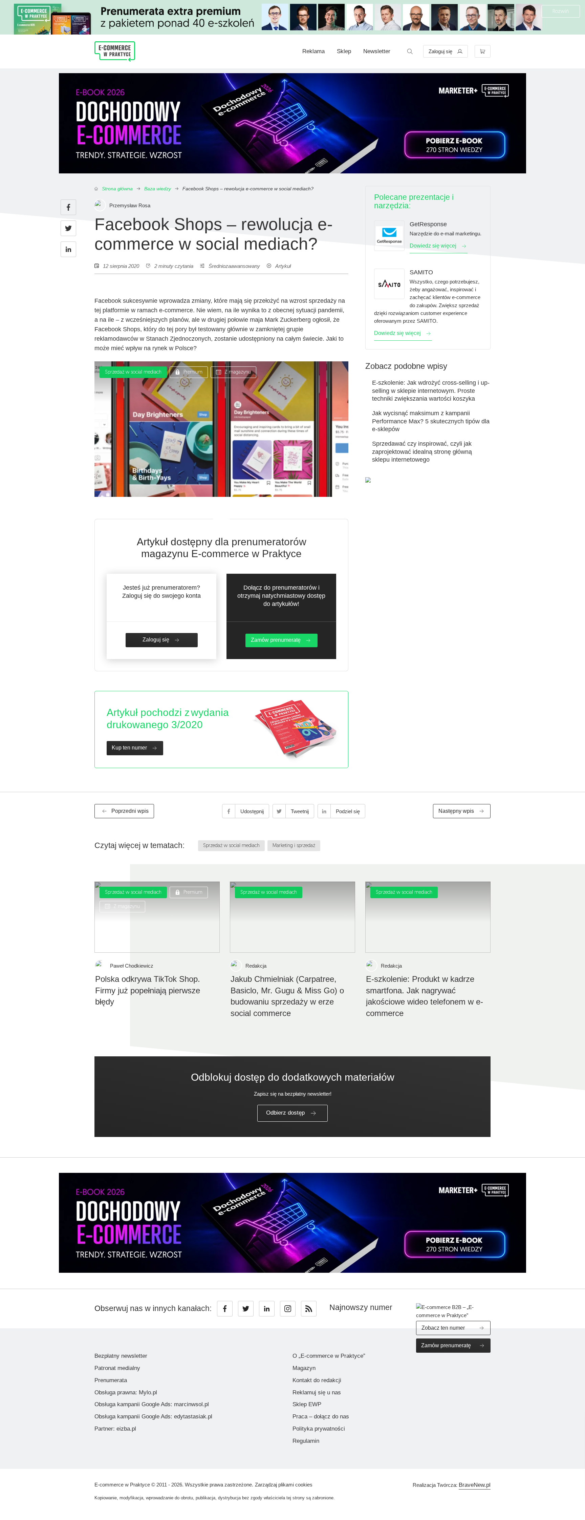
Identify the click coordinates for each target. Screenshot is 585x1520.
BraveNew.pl (475, 1485)
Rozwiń (560, 11)
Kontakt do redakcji (316, 1380)
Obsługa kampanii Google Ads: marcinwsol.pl (151, 1404)
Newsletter (376, 51)
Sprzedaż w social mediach (133, 372)
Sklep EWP (306, 1404)
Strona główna (117, 188)
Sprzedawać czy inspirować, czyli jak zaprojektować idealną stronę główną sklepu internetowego (422, 451)
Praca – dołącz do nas (320, 1416)
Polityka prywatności (318, 1429)
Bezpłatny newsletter (120, 1356)
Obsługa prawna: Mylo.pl (125, 1392)
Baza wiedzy (157, 188)
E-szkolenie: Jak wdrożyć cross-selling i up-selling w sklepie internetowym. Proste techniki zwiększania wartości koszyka (431, 390)
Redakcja (255, 966)
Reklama (313, 51)
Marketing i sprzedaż (294, 845)
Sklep (344, 51)
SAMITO (421, 272)
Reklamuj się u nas (316, 1392)
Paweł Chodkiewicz (131, 966)
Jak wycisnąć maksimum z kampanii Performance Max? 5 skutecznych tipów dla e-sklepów (431, 421)
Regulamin (305, 1441)
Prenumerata (110, 1380)
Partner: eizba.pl (115, 1429)
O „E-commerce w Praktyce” (328, 1356)
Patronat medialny (117, 1368)
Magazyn (304, 1368)
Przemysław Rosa (129, 205)
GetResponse (428, 224)
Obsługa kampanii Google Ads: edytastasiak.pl (153, 1416)
